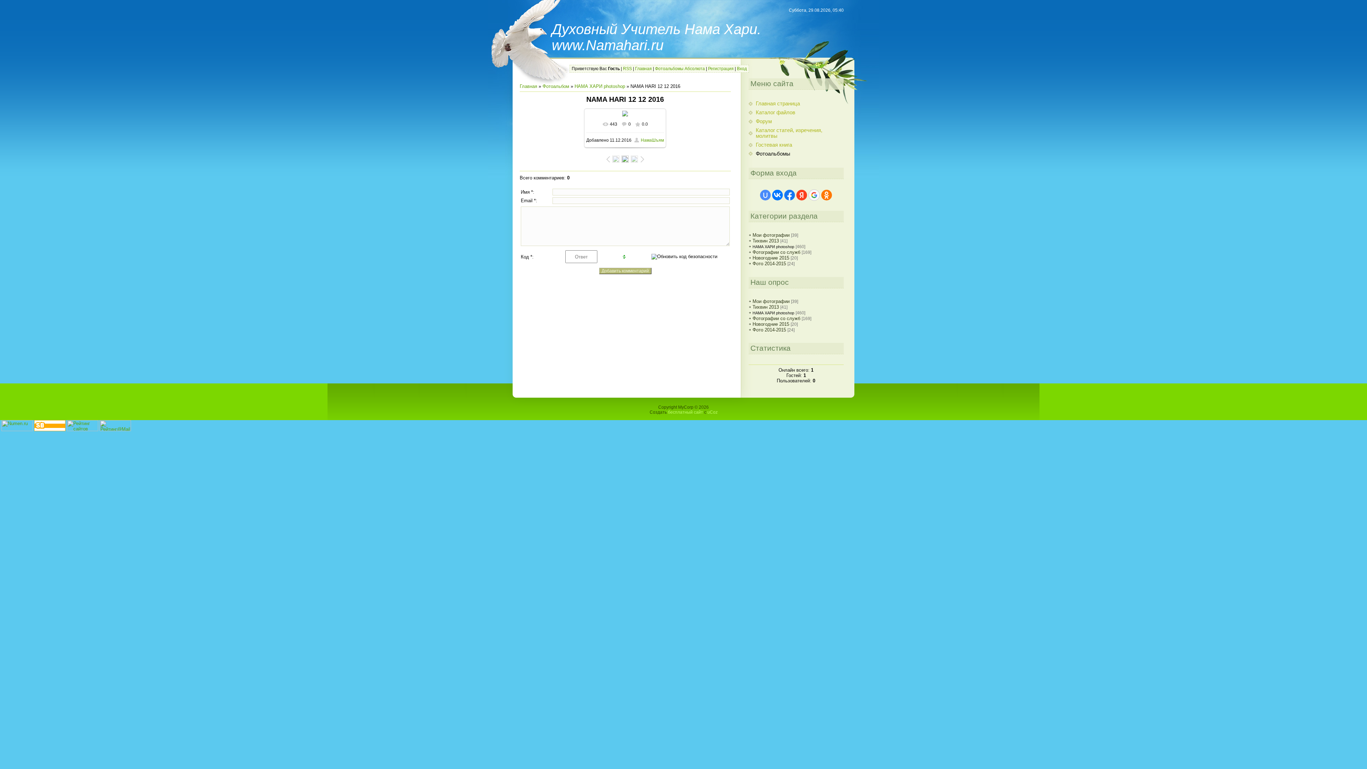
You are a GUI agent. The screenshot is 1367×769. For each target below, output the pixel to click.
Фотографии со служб (776, 252)
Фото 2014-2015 (769, 263)
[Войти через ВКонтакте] (777, 195)
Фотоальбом (556, 86)
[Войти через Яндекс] (801, 195)
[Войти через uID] (765, 195)
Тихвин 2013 (766, 241)
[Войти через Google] (814, 195)
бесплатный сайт (685, 412)
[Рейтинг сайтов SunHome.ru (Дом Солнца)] (82, 429)
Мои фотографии (771, 235)
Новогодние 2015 (771, 258)
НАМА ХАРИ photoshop (600, 86)
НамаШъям (652, 140)
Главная (643, 68)
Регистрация (721, 68)
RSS (627, 68)
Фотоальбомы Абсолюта (680, 68)
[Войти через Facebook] (789, 195)
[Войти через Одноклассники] (826, 195)
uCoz (712, 412)
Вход (742, 68)
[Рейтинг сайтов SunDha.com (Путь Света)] (50, 429)
